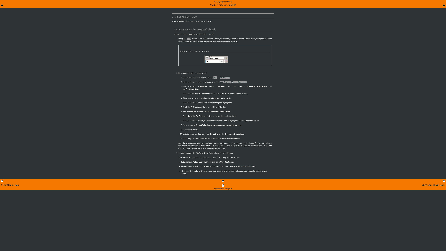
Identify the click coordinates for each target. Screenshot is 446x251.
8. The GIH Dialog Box (10, 185)
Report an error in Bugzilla (223, 189)
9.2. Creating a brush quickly (433, 185)
